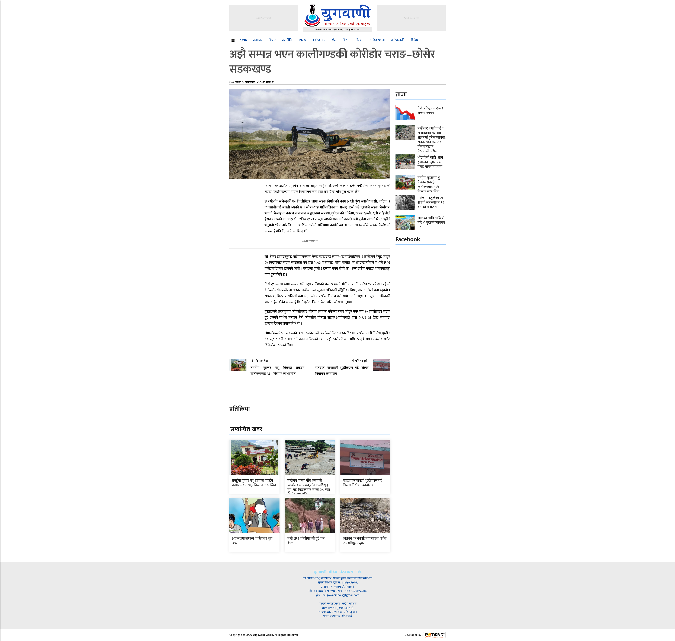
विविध (414, 40)
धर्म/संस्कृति (398, 40)
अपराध (302, 40)
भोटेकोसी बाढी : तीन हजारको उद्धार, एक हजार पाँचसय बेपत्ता (430, 162)
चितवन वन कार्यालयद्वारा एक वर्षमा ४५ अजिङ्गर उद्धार (365, 541)
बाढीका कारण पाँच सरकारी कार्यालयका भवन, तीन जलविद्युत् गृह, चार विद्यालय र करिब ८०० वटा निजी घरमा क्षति (308, 487)
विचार (272, 40)
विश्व (345, 40)
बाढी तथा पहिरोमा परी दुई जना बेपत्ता (306, 541)
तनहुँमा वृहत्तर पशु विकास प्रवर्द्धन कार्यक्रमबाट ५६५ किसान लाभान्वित (254, 483)
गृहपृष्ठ (243, 40)
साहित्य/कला (377, 40)
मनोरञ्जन (358, 40)
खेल (334, 40)
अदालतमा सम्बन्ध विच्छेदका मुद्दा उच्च (252, 541)
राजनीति (287, 40)
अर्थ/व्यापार (319, 40)
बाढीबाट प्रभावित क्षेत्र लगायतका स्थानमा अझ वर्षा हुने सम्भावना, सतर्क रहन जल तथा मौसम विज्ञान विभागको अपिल (431, 139)
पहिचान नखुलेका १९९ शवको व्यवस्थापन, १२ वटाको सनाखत (430, 202)
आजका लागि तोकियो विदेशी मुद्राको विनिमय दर (431, 222)
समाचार (257, 40)
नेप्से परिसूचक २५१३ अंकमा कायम (430, 110)
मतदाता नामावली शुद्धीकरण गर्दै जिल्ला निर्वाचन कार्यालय (362, 483)
